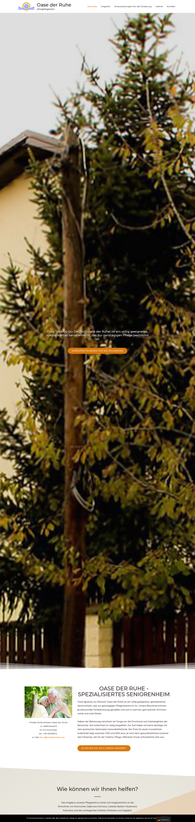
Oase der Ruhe (54, 5)
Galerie (159, 6)
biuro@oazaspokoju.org (52, 737)
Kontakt (171, 6)
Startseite (92, 6)
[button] (97, 351)
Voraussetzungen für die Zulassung (133, 6)
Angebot (105, 6)
